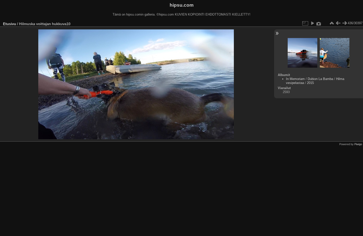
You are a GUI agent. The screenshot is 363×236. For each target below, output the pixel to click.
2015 (310, 83)
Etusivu (9, 24)
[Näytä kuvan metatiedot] (319, 23)
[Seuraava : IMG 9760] (344, 23)
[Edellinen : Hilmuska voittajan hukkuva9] (338, 23)
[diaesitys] (312, 23)
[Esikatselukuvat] (331, 23)
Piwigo (358, 144)
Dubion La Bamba (320, 79)
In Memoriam (295, 79)
